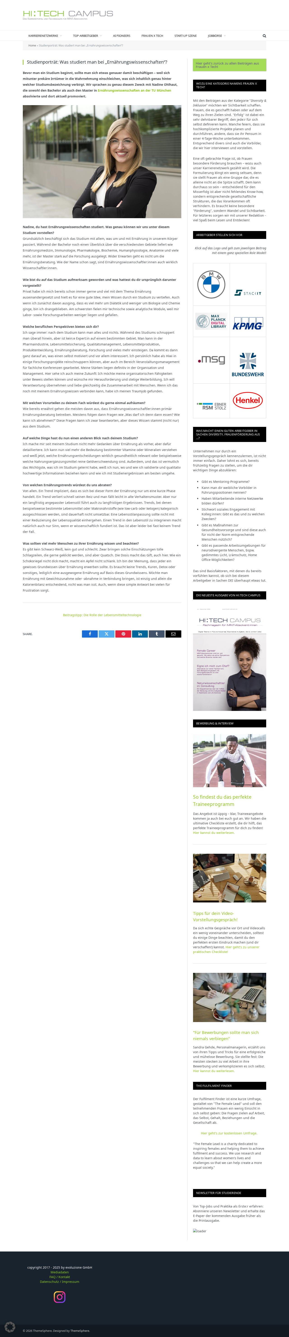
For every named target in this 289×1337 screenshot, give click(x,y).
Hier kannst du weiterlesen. (214, 832)
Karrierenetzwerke (43, 36)
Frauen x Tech (152, 36)
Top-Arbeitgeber (85, 36)
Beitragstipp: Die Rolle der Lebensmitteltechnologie (102, 615)
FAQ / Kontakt (59, 1277)
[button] (10, 1327)
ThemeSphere (79, 1331)
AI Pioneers (121, 36)
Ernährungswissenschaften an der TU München (134, 90)
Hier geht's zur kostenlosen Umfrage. (229, 1133)
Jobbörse (215, 36)
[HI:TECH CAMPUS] (68, 15)
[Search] (264, 36)
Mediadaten (60, 1272)
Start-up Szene (186, 36)
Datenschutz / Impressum (59, 1281)
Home (32, 45)
